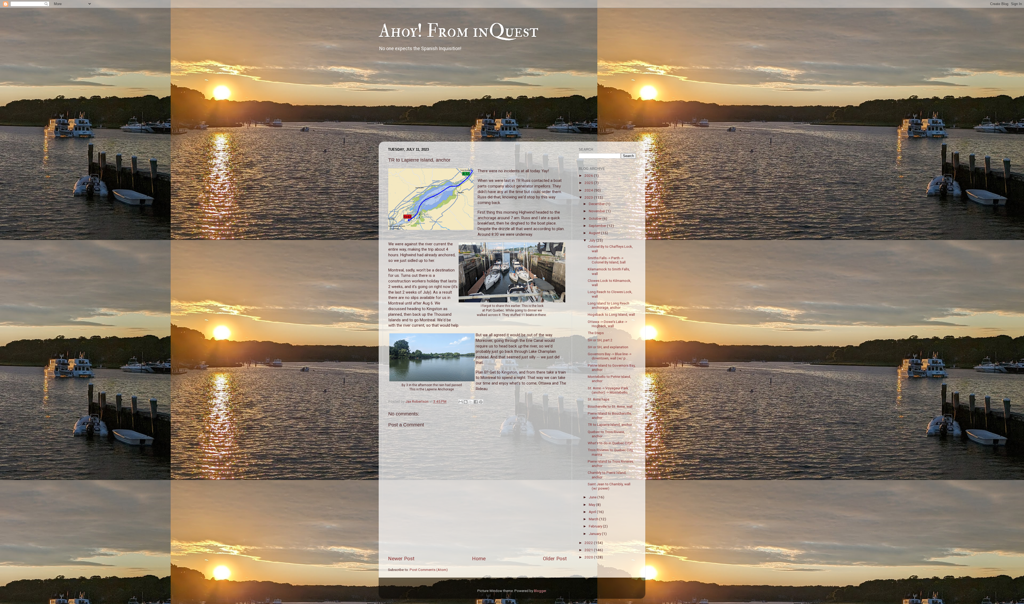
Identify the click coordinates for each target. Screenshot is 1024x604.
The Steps (596, 333)
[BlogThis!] (465, 402)
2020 (589, 557)
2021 (589, 550)
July (592, 240)
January (595, 533)
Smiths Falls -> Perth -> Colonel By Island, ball (607, 260)
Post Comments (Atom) (429, 569)
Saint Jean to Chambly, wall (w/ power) (609, 486)
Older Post (555, 558)
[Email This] (460, 402)
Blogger (540, 591)
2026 (589, 175)
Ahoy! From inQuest (458, 31)
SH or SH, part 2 (600, 340)
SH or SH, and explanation (608, 347)
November (597, 211)
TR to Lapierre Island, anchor (610, 424)
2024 (589, 190)
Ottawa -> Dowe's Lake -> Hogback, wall (607, 323)
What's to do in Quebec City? (610, 443)
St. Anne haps (598, 399)
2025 (589, 183)
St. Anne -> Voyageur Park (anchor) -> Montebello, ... (609, 390)
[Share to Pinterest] (480, 402)
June (593, 497)
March (594, 519)
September (598, 225)
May (592, 504)
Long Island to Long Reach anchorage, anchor (608, 305)
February (596, 526)
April (593, 512)
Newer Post (401, 558)
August (595, 233)
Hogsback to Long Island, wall (611, 314)
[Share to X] (470, 402)
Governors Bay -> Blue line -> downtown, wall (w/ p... (609, 356)
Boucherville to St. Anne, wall (610, 406)
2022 (589, 543)
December (597, 204)
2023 (589, 197)
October (595, 218)
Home (479, 558)
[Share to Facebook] (475, 402)
